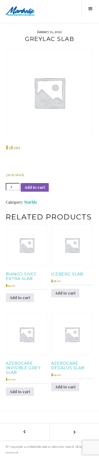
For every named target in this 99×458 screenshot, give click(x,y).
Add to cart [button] (20, 297)
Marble (30, 202)
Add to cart (35, 187)
